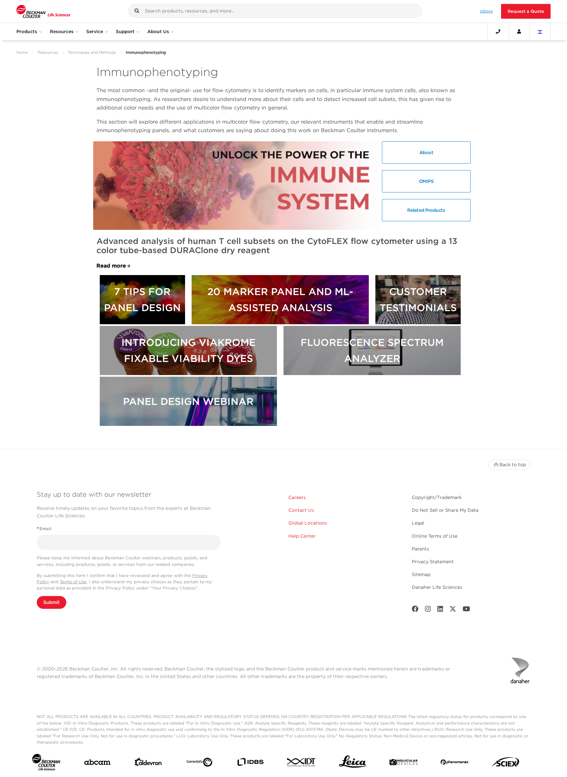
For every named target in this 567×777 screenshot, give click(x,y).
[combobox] (275, 10)
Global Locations (307, 523)
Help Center (302, 536)
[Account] (519, 31)
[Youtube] (466, 610)
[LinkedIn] (440, 610)
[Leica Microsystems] (352, 763)
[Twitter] (453, 610)
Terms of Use (73, 581)
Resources (48, 52)
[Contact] (498, 31)
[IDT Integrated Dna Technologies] (301, 763)
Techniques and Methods (92, 52)
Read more (111, 266)
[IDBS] (250, 763)
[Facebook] (415, 610)
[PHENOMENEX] (454, 763)
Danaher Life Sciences (437, 587)
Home (22, 52)
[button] (137, 11)
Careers (297, 497)
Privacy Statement (433, 561)
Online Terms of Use (434, 536)
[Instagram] (428, 610)
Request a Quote (526, 11)
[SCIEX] (505, 763)
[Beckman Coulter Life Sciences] (43, 11)
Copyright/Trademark (437, 497)
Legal (418, 523)
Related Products (426, 210)
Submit (51, 602)
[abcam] (97, 763)
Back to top (512, 464)
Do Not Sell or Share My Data (445, 510)
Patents (420, 548)
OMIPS (426, 181)
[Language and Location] (540, 31)
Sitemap (421, 574)
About (426, 152)
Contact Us (301, 510)
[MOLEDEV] (403, 763)
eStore (486, 11)
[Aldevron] (148, 763)
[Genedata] (199, 763)
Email (44, 528)
